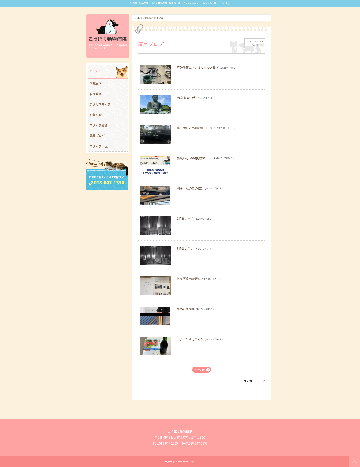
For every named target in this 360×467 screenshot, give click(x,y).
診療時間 (96, 94)
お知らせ (96, 114)
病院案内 (96, 83)
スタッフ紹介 (99, 125)
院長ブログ (97, 135)
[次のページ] (201, 370)
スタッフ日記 (99, 146)
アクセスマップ (100, 104)
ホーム (94, 71)
